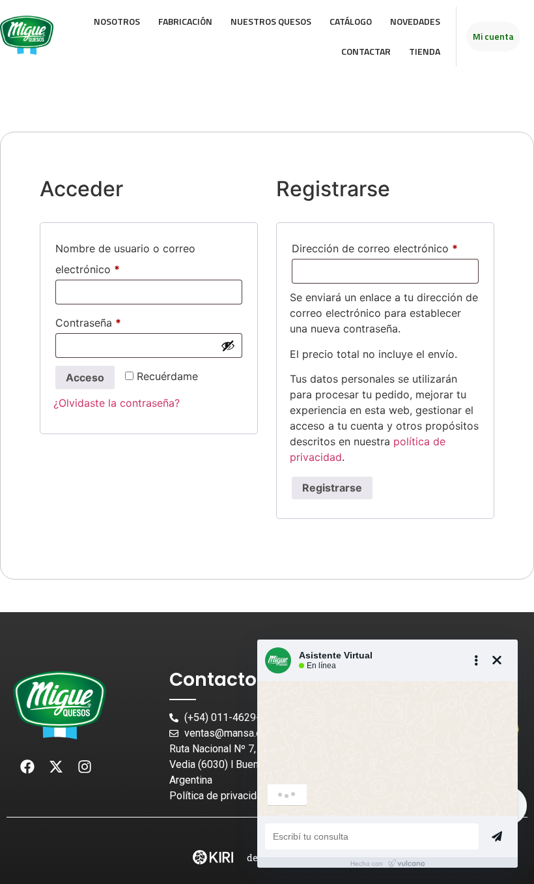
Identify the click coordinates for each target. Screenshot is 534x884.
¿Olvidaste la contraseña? (116, 402)
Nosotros (117, 21)
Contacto (213, 679)
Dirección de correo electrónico (385, 246)
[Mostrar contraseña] (228, 345)
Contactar (366, 51)
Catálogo (351, 21)
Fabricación (185, 21)
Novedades (415, 21)
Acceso (85, 377)
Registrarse (332, 487)
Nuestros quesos (271, 21)
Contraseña (115, 320)
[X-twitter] (56, 766)
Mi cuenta (493, 36)
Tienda (424, 51)
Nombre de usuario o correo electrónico (125, 257)
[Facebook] (27, 766)
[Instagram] (84, 766)
